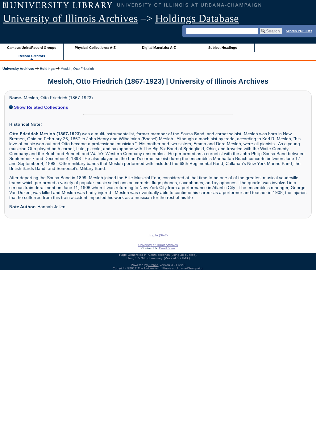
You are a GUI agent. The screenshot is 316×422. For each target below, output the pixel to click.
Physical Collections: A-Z (95, 47)
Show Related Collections (40, 107)
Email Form (167, 248)
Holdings (47, 68)
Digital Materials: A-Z (159, 47)
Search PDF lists (299, 30)
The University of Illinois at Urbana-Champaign (170, 268)
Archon (153, 265)
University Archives (18, 68)
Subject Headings (222, 47)
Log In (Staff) (158, 235)
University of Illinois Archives (70, 18)
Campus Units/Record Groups (31, 47)
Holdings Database (197, 18)
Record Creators (32, 56)
